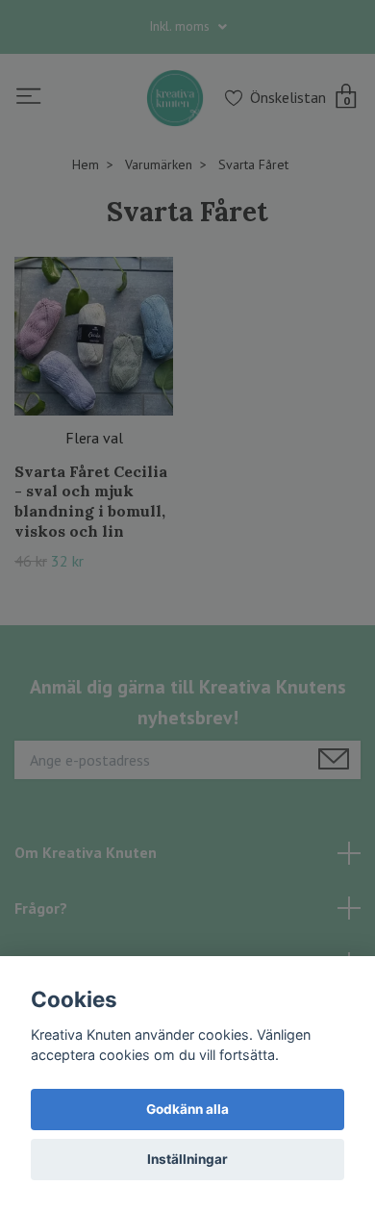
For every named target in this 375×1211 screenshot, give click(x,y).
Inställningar (187, 1159)
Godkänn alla (187, 1109)
